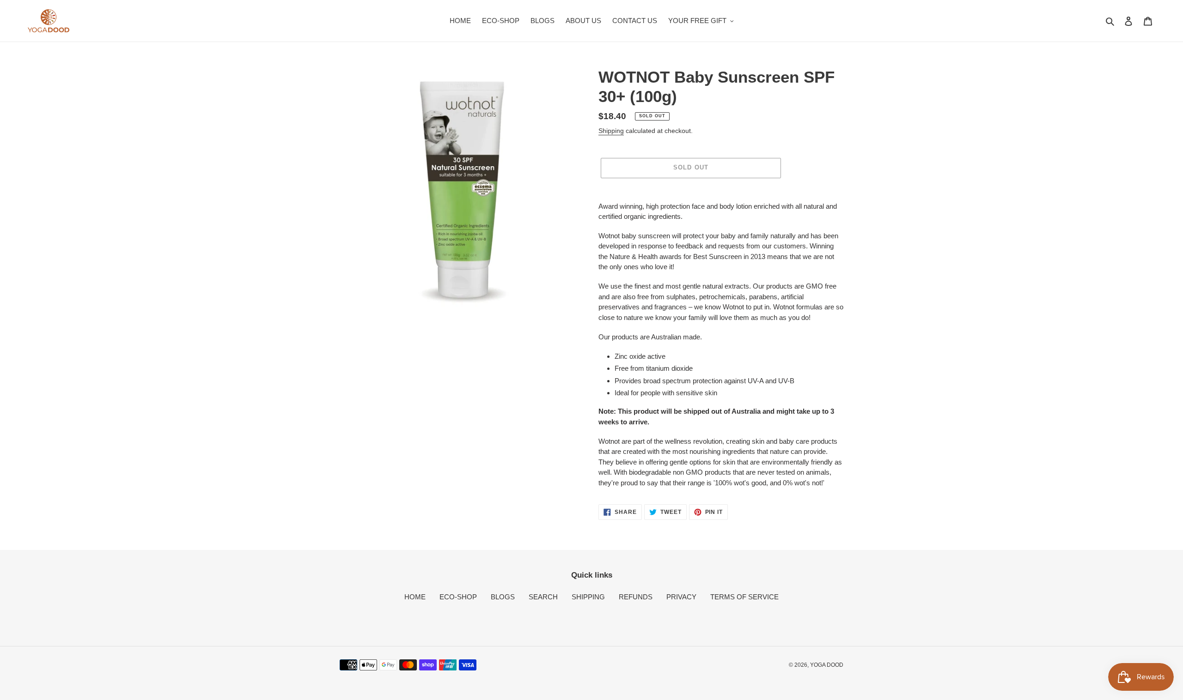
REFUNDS (635, 597)
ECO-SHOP (458, 597)
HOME (415, 597)
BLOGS (503, 597)
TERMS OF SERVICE (744, 597)
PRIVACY (681, 597)
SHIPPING (588, 597)
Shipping (611, 130)
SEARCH (543, 597)
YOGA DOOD (826, 665)
